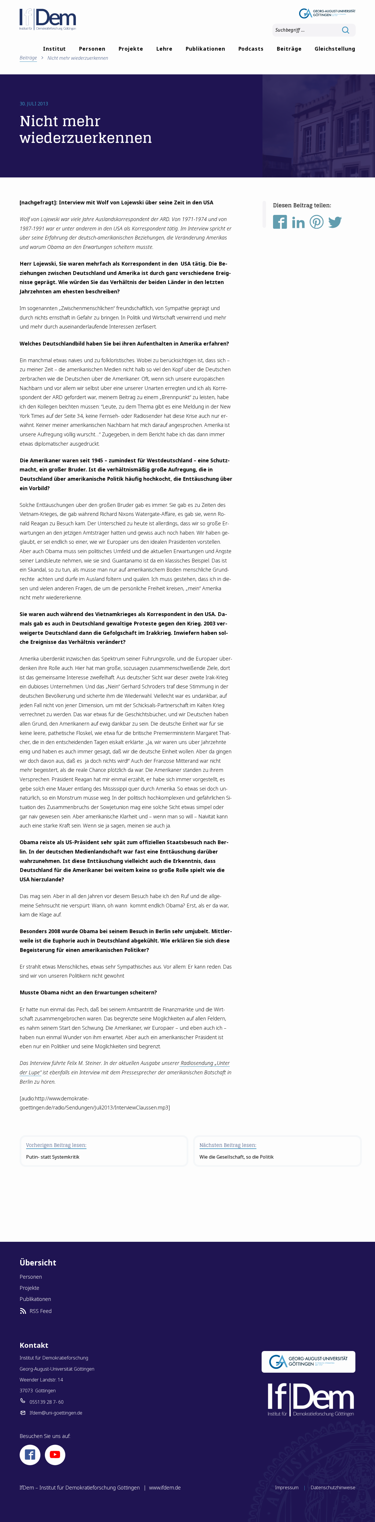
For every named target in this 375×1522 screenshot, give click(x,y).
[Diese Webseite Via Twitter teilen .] (335, 224)
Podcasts (251, 48)
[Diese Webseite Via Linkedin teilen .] (299, 224)
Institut (54, 48)
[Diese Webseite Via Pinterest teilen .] (317, 224)
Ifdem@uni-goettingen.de (56, 1413)
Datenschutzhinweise (333, 1487)
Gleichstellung (335, 48)
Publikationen (205, 48)
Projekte (130, 48)
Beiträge (289, 48)
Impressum (287, 1487)
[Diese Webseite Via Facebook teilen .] (280, 224)
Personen (92, 48)
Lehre (164, 48)
